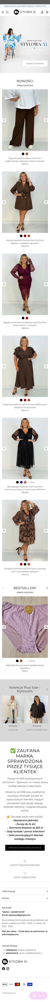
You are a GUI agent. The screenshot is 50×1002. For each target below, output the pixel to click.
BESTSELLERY (25, 588)
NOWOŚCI (25, 81)
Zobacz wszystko (25, 85)
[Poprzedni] (4, 120)
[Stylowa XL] (25, 12)
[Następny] (46, 120)
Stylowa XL (12, 993)
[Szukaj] (8, 12)
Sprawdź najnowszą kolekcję (25, 848)
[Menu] (3, 12)
